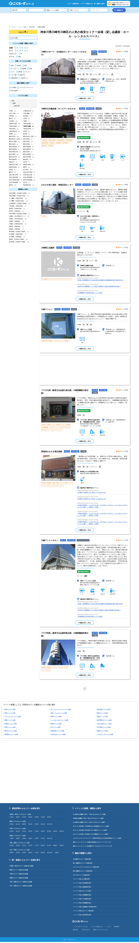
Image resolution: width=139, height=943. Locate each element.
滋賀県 (18, 838)
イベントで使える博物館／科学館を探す (85, 907)
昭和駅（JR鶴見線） (16, 229)
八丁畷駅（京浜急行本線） (18, 201)
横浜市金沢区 (14, 157)
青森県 (18, 817)
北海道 (12, 817)
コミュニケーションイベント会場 (61, 709)
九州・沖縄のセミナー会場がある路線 (21, 885)
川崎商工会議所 (47, 248)
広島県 (30, 845)
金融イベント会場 (102, 730)
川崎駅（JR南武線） (16, 221)
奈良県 (43, 838)
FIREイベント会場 (10, 727)
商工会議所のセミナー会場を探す (83, 871)
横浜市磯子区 (29, 149)
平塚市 (26, 131)
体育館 (50, 340)
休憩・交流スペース (58, 483)
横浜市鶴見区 (14, 159)
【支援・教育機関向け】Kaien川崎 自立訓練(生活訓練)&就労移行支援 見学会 (100, 280)
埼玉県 (30, 824)
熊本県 (30, 852)
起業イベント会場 (10, 709)
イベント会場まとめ (87, 3)
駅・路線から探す (99, 3)
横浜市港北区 (14, 146)
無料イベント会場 (56, 716)
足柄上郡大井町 (15, 174)
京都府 (24, 838)
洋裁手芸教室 (52, 140)
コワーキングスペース (83, 540)
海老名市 (13, 162)
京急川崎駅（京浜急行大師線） (20, 193)
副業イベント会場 (102, 713)
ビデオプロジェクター (64, 427)
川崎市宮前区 (14, 126)
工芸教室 (44, 140)
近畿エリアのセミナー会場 (17, 835)
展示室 (49, 483)
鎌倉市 (13, 185)
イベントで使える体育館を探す (82, 883)
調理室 (24, 68)
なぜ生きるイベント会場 (58, 734)
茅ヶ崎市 (27, 169)
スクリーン (62, 279)
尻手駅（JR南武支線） (17, 208)
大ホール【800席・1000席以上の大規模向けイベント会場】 (91, 826)
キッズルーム (15, 68)
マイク (69, 279)
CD (67, 667)
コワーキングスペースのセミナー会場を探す (86, 867)
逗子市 (26, 182)
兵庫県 (36, 838)
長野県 (43, 831)
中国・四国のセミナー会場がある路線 (21, 882)
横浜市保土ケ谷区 (30, 136)
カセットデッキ (46, 670)
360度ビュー (25, 78)
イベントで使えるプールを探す (82, 891)
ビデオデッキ (53, 427)
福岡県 (12, 852)
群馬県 (24, 824)
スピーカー (61, 667)
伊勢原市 (13, 116)
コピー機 (13, 75)
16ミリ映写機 (56, 424)
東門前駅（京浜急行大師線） (19, 231)
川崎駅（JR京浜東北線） (18, 218)
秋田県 (36, 817)
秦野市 (26, 167)
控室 (25, 65)
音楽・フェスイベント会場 (59, 713)
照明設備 (58, 143)
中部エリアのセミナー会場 (17, 828)
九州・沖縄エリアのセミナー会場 (19, 850)
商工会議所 (76, 247)
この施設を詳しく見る (84, 98)
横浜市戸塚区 (14, 141)
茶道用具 (44, 145)
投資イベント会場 (10, 713)
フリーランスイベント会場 (13, 716)
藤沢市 (13, 172)
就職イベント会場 (102, 716)
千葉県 (36, 824)
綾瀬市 (12, 169)
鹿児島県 (49, 852)
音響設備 (52, 143)
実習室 (43, 424)
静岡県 (55, 831)
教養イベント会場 (10, 720)
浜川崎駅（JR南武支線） (18, 234)
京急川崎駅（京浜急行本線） (19, 195)
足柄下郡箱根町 (15, 182)
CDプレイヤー (45, 430)
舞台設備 (65, 143)
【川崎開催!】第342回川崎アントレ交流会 (90, 293)
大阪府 (30, 838)
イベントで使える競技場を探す (82, 887)
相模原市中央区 (15, 164)
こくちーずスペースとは (80, 926)
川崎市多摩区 (28, 123)
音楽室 (19, 65)
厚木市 (12, 118)
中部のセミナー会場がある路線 (19, 874)
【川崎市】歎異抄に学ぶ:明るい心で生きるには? (91, 492)
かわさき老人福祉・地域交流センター (57, 185)
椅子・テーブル (69, 483)
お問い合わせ (86, 929)
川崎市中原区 (15, 123)
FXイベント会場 (55, 727)
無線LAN (22, 75)
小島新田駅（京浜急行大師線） (20, 203)
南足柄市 (27, 116)
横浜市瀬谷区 (14, 149)
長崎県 (24, 852)
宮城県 (30, 817)
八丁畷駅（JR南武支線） (18, 198)
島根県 (18, 845)
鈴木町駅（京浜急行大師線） (19, 241)
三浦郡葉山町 (28, 111)
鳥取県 (12, 845)
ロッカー (28, 72)
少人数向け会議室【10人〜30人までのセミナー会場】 (89, 822)
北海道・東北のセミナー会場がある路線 (21, 866)
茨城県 (12, 824)
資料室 (67, 340)
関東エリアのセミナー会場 (17, 821)
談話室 (49, 424)
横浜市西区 (14, 154)
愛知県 (61, 831)
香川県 (49, 845)
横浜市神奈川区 (15, 151)
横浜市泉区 (28, 144)
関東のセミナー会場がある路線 (19, 870)
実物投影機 (45, 427)
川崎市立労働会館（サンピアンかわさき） (59, 109)
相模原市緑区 (14, 167)
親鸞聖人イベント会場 (11, 734)
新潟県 (12, 831)
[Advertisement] (69, 19)
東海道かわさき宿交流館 (51, 451)
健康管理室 (45, 143)
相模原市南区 (29, 164)
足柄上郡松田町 (15, 177)
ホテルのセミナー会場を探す (81, 875)
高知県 (61, 845)
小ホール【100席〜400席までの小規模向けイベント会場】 (91, 834)
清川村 (26, 162)
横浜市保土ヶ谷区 (16, 139)
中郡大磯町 (28, 113)
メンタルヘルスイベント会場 (59, 720)
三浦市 (12, 111)
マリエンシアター (58, 340)
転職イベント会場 (56, 723)
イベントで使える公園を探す (81, 879)
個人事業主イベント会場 (104, 720)
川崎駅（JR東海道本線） (18, 224)
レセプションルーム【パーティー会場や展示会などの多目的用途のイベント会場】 (97, 838)
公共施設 (94, 54)
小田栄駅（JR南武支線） (18, 206)
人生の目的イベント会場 (104, 723)
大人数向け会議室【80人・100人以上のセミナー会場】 (89, 814)
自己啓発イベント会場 (103, 709)
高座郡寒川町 (29, 185)
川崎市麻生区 (14, 131)
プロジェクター (54, 279)
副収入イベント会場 (11, 730)
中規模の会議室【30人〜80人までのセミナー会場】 (88, 818)
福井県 (30, 831)
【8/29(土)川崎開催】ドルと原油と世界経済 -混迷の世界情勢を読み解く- (99, 286)
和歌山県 (49, 838)
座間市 (12, 134)
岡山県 (24, 845)
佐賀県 (18, 852)
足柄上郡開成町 (29, 177)
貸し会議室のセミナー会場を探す (83, 863)
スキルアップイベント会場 (105, 734)
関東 (14, 103)
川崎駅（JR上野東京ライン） (19, 216)
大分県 (36, 852)
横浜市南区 (28, 139)
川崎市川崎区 (102, 51)
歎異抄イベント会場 (11, 723)
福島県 (49, 817)
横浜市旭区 (28, 141)
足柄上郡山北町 (29, 174)
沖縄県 (57, 852)
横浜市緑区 (28, 151)
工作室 (43, 216)
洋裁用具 (51, 145)
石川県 (24, 831)
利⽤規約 (116, 926)
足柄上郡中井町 (29, 172)
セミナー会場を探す (73, 3)
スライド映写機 (66, 424)
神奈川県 (94, 51)
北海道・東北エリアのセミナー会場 (20, 814)
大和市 (26, 118)
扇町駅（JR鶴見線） (16, 226)
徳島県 (43, 845)
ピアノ (13, 72)
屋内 (19, 56)
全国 (13, 100)
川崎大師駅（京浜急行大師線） (20, 213)
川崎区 (26, 121)
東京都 (43, 824)
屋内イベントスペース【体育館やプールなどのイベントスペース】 (93, 846)
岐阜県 (49, 831)
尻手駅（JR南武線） (16, 211)
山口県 (36, 845)
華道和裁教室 (60, 140)
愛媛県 (55, 845)
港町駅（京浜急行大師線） (18, 239)
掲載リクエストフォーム (100, 929)
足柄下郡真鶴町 (29, 180)
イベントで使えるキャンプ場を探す (83, 910)
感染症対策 (14, 78)
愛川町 (26, 134)
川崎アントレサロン (49, 540)
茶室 (30, 68)
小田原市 (13, 121)
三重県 (12, 838)
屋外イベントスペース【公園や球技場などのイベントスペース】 (92, 842)
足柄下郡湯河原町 (16, 180)
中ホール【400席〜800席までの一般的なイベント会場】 (90, 830)
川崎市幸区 (14, 128)
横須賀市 (27, 159)
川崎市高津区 (28, 128)
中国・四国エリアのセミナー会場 (19, 842)
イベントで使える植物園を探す (82, 903)
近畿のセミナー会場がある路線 (19, 878)
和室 (12, 65)
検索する (120, 10)
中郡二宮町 (14, 113)
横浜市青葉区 (29, 157)
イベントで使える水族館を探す (82, 899)
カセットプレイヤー (56, 430)
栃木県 (18, 824)
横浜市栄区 (14, 144)
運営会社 (75, 929)
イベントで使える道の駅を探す (82, 914)
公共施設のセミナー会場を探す (82, 859)
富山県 (18, 831)
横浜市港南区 (29, 146)
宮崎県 (43, 852)
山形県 (43, 817)
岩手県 (24, 817)
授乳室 (20, 72)
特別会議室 (69, 140)
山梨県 (36, 831)
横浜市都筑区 (28, 154)
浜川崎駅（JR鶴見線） (17, 236)
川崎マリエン (47, 309)
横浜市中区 (14, 136)
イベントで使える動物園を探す (82, 895)
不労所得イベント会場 (103, 727)
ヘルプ (108, 926)
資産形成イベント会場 (57, 730)
